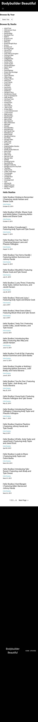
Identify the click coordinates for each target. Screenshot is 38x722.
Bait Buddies (8, 33)
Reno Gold (7, 151)
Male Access (8, 114)
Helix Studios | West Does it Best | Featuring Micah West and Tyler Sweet (19, 312)
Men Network (8, 121)
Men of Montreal (9, 122)
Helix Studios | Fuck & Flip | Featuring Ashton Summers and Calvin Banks (18, 354)
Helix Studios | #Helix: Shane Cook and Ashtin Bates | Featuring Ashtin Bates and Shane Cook (17, 214)
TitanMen (7, 168)
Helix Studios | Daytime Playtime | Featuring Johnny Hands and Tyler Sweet (16, 426)
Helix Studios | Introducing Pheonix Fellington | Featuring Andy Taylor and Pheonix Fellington (18, 411)
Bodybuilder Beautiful (19, 3)
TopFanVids (8, 170)
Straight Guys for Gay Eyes (12, 166)
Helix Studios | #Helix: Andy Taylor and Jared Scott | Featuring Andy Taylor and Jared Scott (19, 441)
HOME (27, 651)
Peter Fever (7, 141)
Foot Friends (8, 82)
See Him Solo (8, 158)
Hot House (7, 101)
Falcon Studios (9, 75)
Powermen (7, 143)
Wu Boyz (7, 188)
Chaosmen (7, 52)
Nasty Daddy (8, 134)
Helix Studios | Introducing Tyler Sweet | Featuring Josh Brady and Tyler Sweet (17, 471)
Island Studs (8, 106)
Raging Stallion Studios (11, 146)
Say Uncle (7, 153)
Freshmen (7, 84)
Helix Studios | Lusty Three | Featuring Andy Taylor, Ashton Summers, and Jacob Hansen (19, 285)
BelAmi (6, 37)
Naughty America (9, 136)
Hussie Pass (8, 102)
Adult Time (7, 28)
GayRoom (7, 90)
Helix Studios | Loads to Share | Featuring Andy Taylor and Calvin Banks (15, 456)
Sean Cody (7, 154)
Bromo (6, 45)
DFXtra (6, 69)
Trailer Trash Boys (10, 171)
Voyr (5, 181)
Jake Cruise (8, 107)
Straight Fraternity (10, 165)
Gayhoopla (7, 89)
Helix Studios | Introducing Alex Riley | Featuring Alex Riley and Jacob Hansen (16, 340)
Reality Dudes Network (11, 149)
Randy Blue (8, 148)
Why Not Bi (7, 183)
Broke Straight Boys (10, 43)
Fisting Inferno (9, 79)
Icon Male (7, 104)
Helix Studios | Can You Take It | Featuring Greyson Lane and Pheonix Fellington (15, 242)
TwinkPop (7, 178)
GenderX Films (9, 92)
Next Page (23, 500)
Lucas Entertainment (11, 111)
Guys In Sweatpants (10, 96)
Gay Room (7, 87)
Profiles (6, 144)
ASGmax (7, 32)
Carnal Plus (8, 50)
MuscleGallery (8, 128)
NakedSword (8, 133)
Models (6, 126)
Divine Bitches (8, 70)
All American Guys (10, 30)
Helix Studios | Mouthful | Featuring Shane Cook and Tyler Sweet (17, 271)
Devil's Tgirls (8, 67)
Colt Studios (8, 60)
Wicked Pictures (9, 185)
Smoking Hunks (9, 161)
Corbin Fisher (8, 62)
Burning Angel (8, 48)
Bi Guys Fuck (8, 38)
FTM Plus (7, 85)
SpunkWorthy (8, 163)
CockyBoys (7, 57)
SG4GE (6, 160)
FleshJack (7, 80)
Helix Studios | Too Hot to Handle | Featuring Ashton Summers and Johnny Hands (17, 257)
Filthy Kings (8, 77)
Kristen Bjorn (8, 109)
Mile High (7, 124)
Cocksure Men (9, 55)
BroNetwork (8, 47)
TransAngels (8, 173)
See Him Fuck (8, 156)
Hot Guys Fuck (9, 99)
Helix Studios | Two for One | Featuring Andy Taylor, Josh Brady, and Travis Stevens (19, 383)
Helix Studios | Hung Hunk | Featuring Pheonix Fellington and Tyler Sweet (18, 397)
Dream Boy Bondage (11, 72)
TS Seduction (8, 176)
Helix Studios (8, 97)
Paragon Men (8, 139)
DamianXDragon (9, 65)
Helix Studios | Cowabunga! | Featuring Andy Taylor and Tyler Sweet (19, 228)
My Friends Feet (9, 131)
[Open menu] (3, 8)
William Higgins (9, 187)
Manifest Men (8, 116)
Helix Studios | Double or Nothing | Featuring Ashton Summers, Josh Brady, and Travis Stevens (17, 368)
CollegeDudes (8, 58)
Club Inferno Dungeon (11, 53)
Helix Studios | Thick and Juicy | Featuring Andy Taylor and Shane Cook (19, 299)
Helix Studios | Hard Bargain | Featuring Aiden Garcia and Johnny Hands (14, 486)
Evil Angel (7, 74)
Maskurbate (8, 117)
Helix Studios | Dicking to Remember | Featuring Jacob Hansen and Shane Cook (18, 199)
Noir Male (7, 138)
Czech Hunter (8, 64)
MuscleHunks (8, 129)
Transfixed (7, 175)
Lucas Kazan (8, 112)
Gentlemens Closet (10, 94)
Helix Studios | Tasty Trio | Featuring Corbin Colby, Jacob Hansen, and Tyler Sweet (18, 325)
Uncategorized (9, 180)
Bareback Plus (9, 35)
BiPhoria (7, 42)
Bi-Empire (7, 40)
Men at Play (8, 119)
